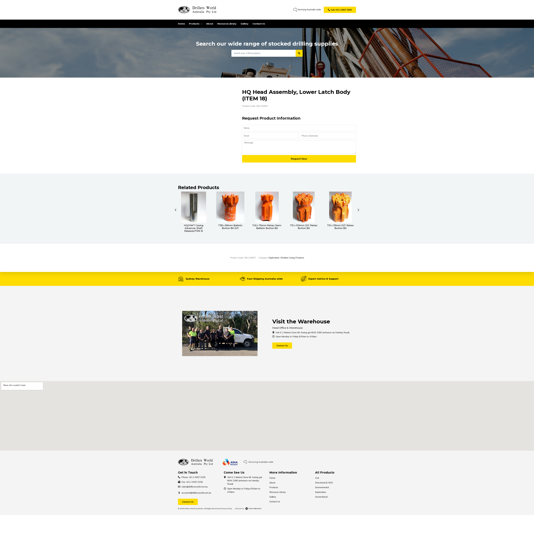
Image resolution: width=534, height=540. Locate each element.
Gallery (272, 497)
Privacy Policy (226, 508)
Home (272, 478)
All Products (324, 472)
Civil (317, 478)
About (272, 482)
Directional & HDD (324, 482)
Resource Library (277, 492)
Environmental (322, 487)
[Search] (299, 53)
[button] (340, 10)
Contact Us (274, 501)
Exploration (274, 257)
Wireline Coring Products (292, 257)
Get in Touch (188, 472)
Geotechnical (321, 497)
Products (273, 487)
